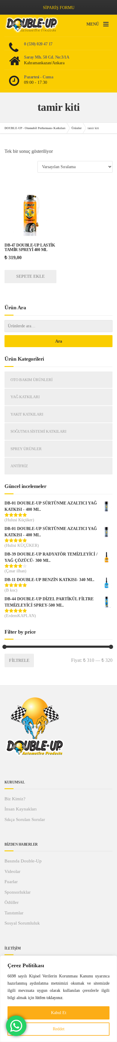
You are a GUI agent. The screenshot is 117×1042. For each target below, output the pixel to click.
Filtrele (19, 660)
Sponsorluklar (17, 892)
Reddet (58, 1029)
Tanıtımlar (13, 912)
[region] (58, 999)
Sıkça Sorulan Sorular (24, 819)
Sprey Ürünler (26, 449)
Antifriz (19, 466)
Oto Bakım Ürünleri (31, 379)
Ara (58, 341)
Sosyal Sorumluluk (22, 923)
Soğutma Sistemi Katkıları (38, 431)
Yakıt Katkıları (26, 414)
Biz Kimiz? (15, 798)
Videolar (12, 871)
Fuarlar (11, 881)
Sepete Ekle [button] (30, 276)
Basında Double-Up (23, 861)
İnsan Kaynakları (20, 809)
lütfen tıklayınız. (49, 997)
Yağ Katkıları (25, 397)
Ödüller (11, 902)
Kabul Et (58, 1012)
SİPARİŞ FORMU (58, 7)
